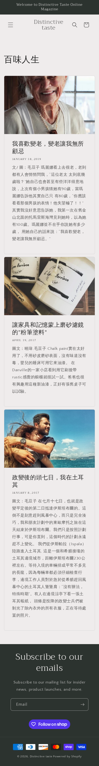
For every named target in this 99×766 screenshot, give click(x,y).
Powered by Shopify (67, 756)
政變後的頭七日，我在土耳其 (48, 481)
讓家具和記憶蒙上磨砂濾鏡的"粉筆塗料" (48, 328)
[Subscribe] (82, 704)
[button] (10, 25)
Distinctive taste (41, 756)
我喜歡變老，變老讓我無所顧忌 (48, 147)
